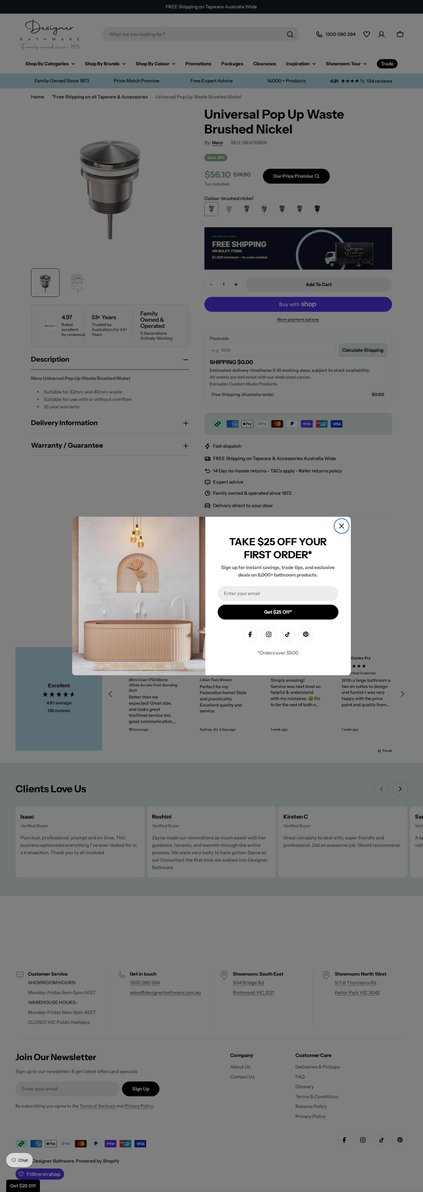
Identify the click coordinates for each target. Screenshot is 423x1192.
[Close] (341, 526)
